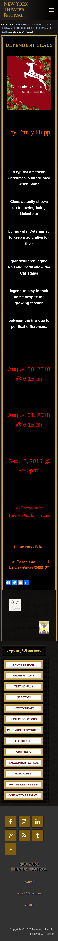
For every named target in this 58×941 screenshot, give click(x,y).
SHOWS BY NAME (23, 664)
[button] (52, 10)
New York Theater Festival (16, 9)
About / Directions (29, 893)
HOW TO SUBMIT (24, 708)
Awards (29, 882)
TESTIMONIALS (23, 686)
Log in (50, 933)
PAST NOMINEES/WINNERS (23, 730)
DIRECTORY (23, 697)
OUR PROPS (23, 752)
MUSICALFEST (24, 773)
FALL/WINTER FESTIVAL (24, 762)
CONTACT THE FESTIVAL (23, 795)
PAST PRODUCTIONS (24, 719)
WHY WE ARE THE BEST (24, 784)
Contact (29, 904)
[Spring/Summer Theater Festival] (24, 652)
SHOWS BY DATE (23, 675)
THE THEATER (23, 741)
